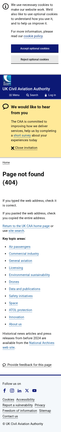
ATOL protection (20, 310)
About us (15, 324)
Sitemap (45, 411)
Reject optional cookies (35, 59)
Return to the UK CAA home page (26, 226)
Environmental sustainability (29, 275)
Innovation (16, 317)
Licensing (16, 268)
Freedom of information (20, 411)
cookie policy (33, 36)
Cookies (8, 399)
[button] (24, 148)
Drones (14, 282)
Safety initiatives (21, 296)
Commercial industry (24, 254)
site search (16, 231)
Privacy (40, 405)
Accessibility (25, 399)
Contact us (10, 416)
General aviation (20, 261)
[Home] (7, 80)
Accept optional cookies (34, 48)
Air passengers (19, 247)
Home (6, 162)
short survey (22, 135)
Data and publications (24, 289)
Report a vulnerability (18, 405)
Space (13, 303)
